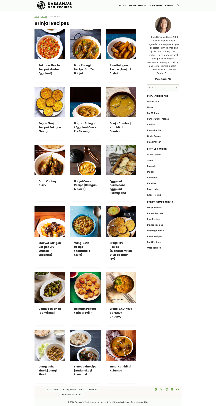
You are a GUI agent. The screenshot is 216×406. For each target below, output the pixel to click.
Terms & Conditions (87, 389)
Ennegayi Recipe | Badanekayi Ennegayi (85, 370)
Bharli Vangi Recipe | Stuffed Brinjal (84, 69)
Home (122, 5)
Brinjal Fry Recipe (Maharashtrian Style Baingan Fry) (121, 251)
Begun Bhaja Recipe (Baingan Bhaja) (49, 127)
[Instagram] (166, 389)
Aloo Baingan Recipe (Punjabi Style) (120, 69)
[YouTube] (177, 389)
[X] (161, 389)
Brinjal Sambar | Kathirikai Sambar (120, 127)
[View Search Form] (178, 5)
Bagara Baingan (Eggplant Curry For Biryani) (85, 127)
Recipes (44, 16)
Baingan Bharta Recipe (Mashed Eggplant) (49, 69)
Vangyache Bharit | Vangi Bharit (47, 370)
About (169, 5)
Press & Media (53, 389)
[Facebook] (155, 389)
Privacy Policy (69, 389)
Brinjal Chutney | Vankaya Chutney (121, 312)
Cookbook (155, 5)
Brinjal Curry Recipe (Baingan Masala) (85, 185)
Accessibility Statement (72, 394)
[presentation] (49, 44)
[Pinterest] (172, 389)
